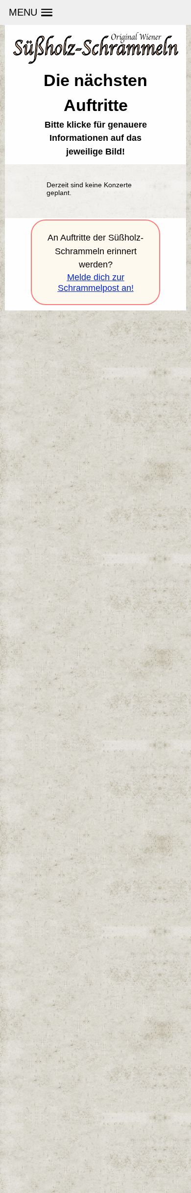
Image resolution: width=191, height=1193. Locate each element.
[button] (30, 12)
